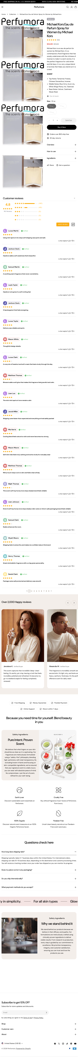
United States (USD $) (12, 1043)
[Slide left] (68, 602)
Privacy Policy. (38, 1018)
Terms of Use (27, 1018)
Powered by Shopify (23, 1048)
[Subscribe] (46, 1012)
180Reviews (8, 211)
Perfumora (39, 6)
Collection (12, 14)
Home (4, 14)
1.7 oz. (63, 107)
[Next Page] (51, 591)
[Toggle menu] (2, 7)
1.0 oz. (52, 107)
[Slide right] (74, 602)
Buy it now (62, 127)
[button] (27, 591)
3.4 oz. (53, 113)
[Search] (68, 7)
